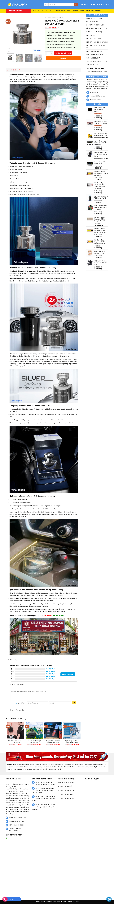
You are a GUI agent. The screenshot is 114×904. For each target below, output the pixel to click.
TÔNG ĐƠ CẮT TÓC (92, 65)
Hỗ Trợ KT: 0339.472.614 (16, 825)
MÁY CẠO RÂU (90, 35)
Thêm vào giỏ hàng (63, 53)
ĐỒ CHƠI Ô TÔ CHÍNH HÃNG (95, 25)
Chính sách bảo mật (66, 794)
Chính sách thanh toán (66, 790)
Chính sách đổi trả (78, 11)
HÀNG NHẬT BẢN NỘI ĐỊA (94, 32)
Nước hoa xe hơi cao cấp (14, 769)
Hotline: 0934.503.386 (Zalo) (17, 817)
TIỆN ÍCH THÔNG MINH (93, 61)
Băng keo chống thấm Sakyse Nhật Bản (62, 764)
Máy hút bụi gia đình (99, 767)
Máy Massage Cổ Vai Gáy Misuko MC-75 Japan (72, 741)
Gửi (74, 702)
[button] (88, 4)
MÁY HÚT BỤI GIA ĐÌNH (93, 38)
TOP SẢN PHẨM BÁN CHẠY (95, 68)
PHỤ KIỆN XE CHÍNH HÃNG (94, 54)
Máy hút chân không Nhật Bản (97, 764)
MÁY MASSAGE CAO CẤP (94, 51)
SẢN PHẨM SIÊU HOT (93, 58)
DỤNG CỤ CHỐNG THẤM (94, 18)
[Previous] (9, 34)
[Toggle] (107, 28)
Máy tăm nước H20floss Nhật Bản (53, 767)
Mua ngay (63, 58)
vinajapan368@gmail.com (97, 96)
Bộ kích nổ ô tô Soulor (81, 764)
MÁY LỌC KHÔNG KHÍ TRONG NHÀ (95, 47)
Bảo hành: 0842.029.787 (16, 821)
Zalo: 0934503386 (95, 99)
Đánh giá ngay (67, 674)
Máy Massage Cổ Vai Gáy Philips (97, 71)
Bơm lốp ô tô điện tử (70, 767)
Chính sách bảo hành (63, 11)
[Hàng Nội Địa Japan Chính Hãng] (23, 4)
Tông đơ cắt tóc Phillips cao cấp (52, 769)
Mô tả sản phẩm (15, 70)
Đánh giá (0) (14, 660)
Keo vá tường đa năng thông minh (32, 769)
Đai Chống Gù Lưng (92, 21)
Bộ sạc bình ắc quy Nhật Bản (15, 767)
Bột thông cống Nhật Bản (24, 764)
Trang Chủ (35, 11)
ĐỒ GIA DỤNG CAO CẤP (93, 28)
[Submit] (76, 4)
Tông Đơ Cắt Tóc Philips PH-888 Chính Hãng (53, 741)
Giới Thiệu (44, 11)
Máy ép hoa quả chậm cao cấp (33, 767)
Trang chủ (48, 18)
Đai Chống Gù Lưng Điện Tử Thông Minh (15, 741)
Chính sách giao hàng (93, 11)
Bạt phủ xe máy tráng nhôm (85, 767)
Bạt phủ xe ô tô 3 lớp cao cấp (41, 764)
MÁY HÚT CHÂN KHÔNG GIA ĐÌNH (97, 42)
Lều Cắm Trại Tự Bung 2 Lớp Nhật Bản (34, 741)
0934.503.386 (94, 92)
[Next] (39, 34)
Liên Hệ (52, 11)
